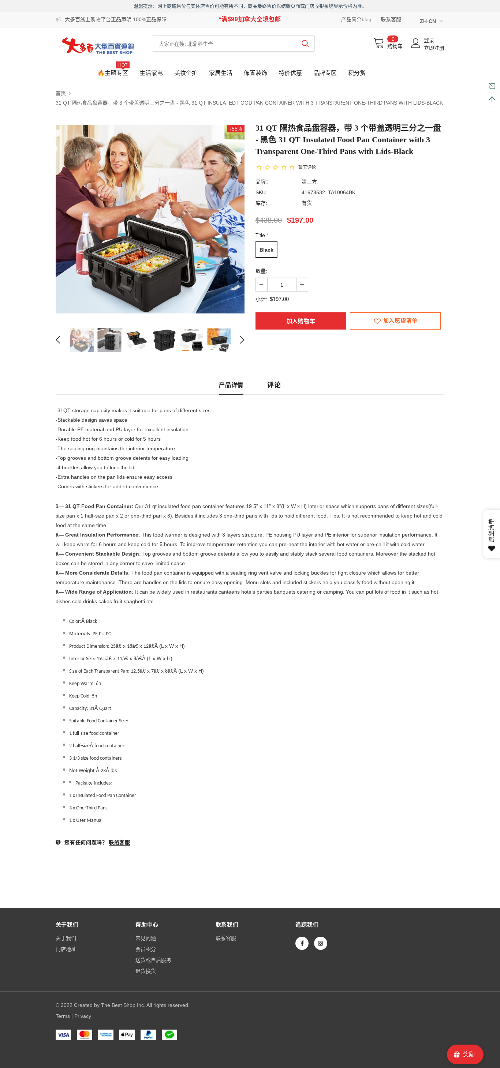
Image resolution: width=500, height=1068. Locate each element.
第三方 (309, 182)
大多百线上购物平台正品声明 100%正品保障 (116, 19)
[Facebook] (302, 943)
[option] (150, 219)
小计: (261, 299)
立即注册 (434, 48)
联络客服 (119, 842)
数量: (261, 271)
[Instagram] (320, 943)
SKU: (261, 192)
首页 (61, 93)
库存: (261, 203)
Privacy (82, 1016)
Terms (63, 1016)
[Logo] (98, 45)
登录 (429, 40)
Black (266, 250)
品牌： (263, 182)
